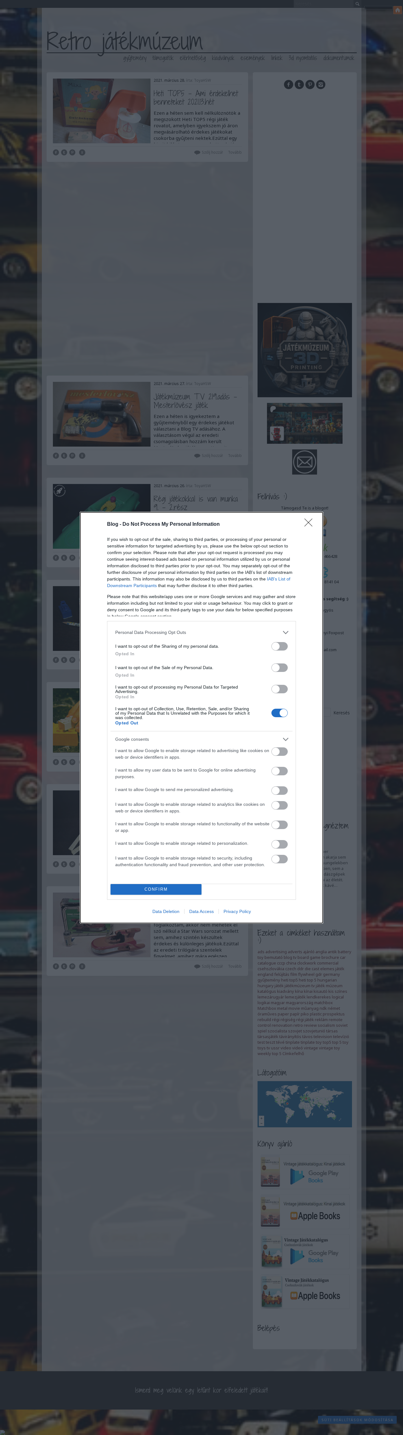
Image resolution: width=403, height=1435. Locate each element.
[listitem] (201, 632)
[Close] (310, 525)
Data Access (201, 911)
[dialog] (201, 717)
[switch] (279, 646)
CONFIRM (156, 889)
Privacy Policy (237, 911)
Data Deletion (165, 911)
